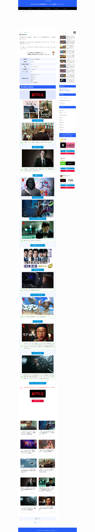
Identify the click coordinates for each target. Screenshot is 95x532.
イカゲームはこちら (37, 197)
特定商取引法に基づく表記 (64, 100)
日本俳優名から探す (65, 89)
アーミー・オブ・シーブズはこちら (37, 383)
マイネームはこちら (37, 120)
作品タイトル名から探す (66, 90)
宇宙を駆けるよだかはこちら (38, 245)
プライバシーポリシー (63, 97)
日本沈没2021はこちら (38, 269)
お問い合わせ (62, 103)
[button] (74, 32)
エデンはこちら (37, 321)
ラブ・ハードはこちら (38, 353)
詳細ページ (67, 151)
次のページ (38, 518)
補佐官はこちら (37, 175)
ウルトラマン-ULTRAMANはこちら (37, 218)
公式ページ (67, 153)
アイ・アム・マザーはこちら (38, 294)
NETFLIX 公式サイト (37, 400)
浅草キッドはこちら (37, 147)
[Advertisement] (47, 21)
